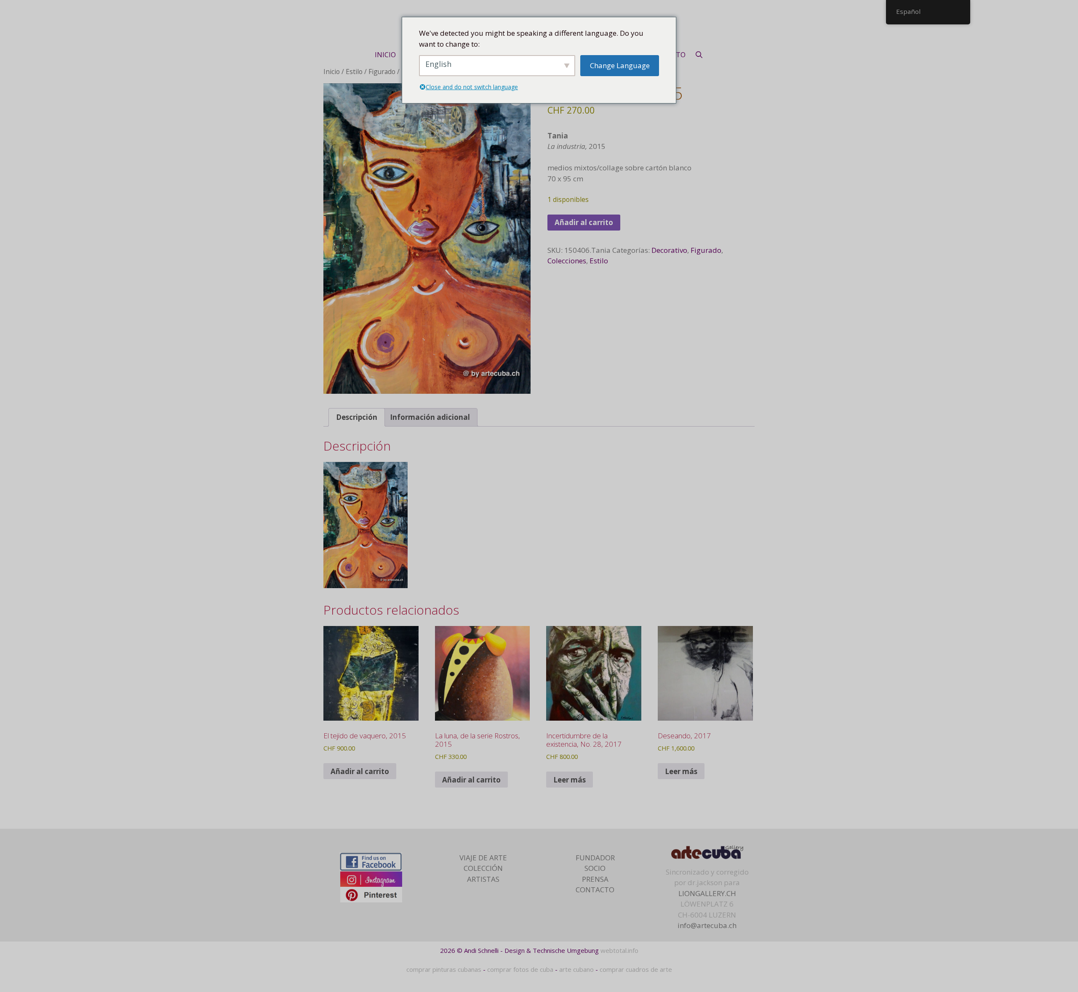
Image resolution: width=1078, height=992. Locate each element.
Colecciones (566, 260)
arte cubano (576, 969)
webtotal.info (619, 950)
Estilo (354, 71)
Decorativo (669, 250)
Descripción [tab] (356, 417)
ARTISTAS (483, 879)
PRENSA (595, 879)
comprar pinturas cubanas (443, 969)
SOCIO (595, 868)
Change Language (620, 65)
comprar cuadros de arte (636, 969)
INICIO (385, 54)
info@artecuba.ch (707, 925)
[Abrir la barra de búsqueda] (699, 54)
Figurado (381, 71)
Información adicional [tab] (430, 417)
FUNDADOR (595, 857)
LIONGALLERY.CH (707, 893)
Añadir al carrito (584, 222)
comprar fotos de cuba (520, 969)
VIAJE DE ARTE (483, 857)
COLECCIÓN (483, 868)
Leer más (569, 780)
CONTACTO (595, 889)
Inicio (331, 71)
